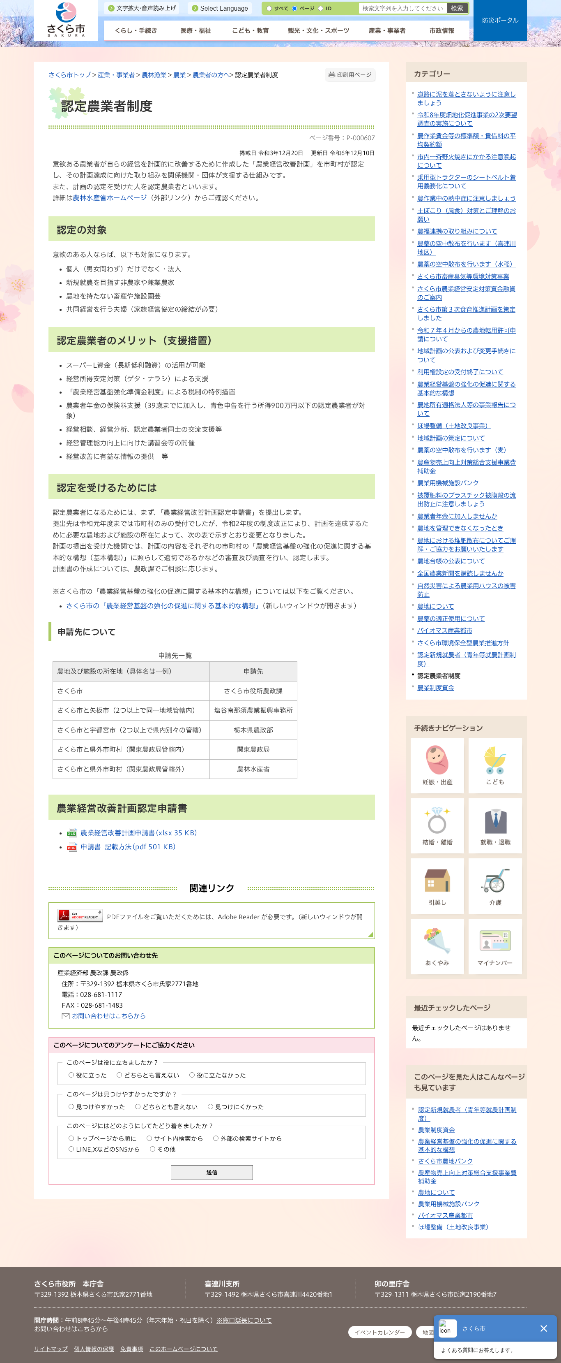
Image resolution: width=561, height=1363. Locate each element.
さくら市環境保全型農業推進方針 (463, 643)
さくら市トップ (69, 75)
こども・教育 (250, 31)
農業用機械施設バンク (448, 483)
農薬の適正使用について (451, 618)
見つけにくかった (239, 1107)
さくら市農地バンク (445, 1161)
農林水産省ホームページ (110, 198)
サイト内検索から (178, 1139)
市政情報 (442, 31)
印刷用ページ (354, 75)
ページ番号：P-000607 (342, 137)
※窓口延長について (244, 1320)
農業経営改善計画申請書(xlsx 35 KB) (138, 833)
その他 (166, 1149)
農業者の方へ (211, 75)
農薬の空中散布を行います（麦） (463, 450)
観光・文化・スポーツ (318, 31)
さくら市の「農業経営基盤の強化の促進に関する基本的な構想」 (164, 606)
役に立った (91, 1075)
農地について (435, 606)
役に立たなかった (221, 1075)
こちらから (92, 1329)
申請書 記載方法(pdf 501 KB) (128, 847)
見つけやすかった (100, 1107)
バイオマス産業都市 (444, 630)
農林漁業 (154, 75)
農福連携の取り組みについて (457, 231)
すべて (281, 8)
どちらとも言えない (151, 1075)
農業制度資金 (435, 687)
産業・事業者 (387, 31)
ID (328, 8)
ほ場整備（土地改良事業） (454, 425)
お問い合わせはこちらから (109, 1016)
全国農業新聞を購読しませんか (460, 573)
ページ (307, 8)
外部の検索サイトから (251, 1139)
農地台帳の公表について (451, 561)
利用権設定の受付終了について (460, 372)
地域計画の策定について (451, 438)
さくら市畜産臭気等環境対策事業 (463, 276)
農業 (179, 75)
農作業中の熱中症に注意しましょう (466, 198)
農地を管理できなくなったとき (460, 528)
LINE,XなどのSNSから (108, 1149)
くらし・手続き (136, 31)
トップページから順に (106, 1139)
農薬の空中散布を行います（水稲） (466, 264)
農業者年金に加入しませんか (457, 516)
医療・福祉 (195, 31)
